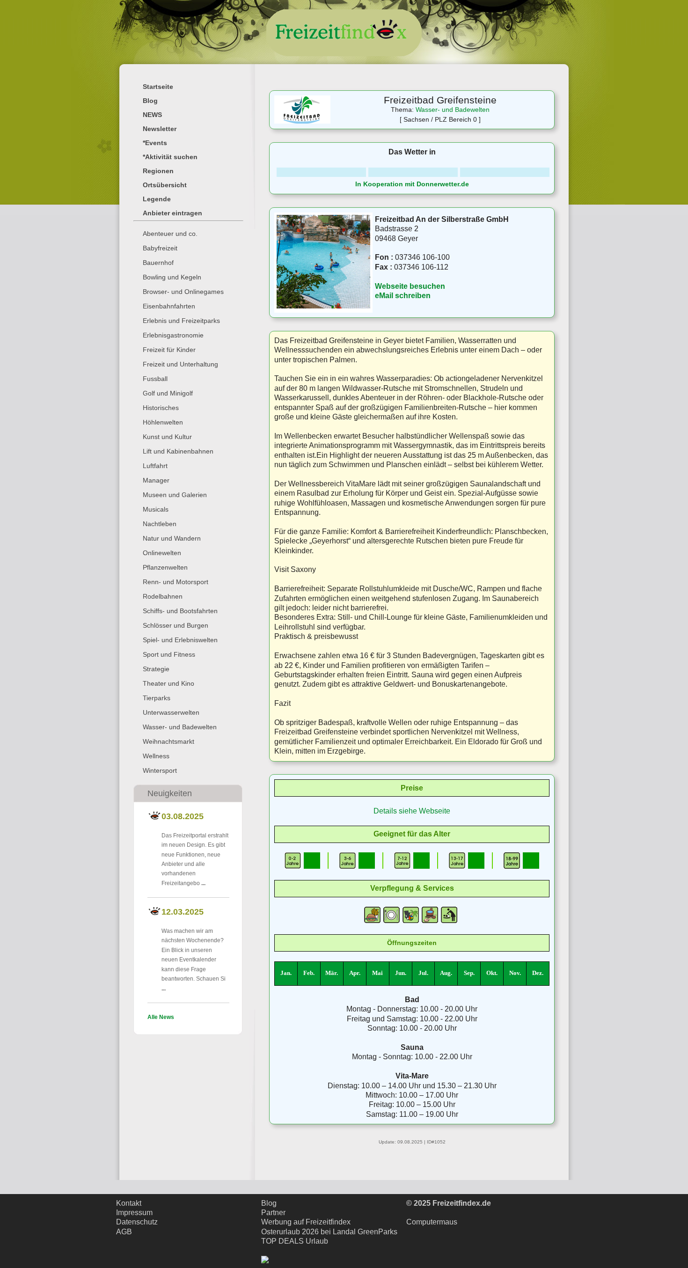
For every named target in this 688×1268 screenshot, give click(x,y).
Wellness (156, 756)
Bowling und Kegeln (172, 277)
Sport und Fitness (169, 654)
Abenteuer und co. (170, 233)
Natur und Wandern (172, 538)
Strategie (156, 669)
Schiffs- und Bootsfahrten (180, 611)
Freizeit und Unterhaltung (180, 364)
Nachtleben (159, 524)
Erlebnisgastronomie (173, 335)
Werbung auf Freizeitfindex (306, 1222)
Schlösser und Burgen (175, 625)
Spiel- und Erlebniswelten (180, 640)
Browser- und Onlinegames (183, 291)
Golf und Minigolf (168, 393)
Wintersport (160, 770)
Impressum (134, 1213)
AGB (124, 1232)
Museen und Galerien (175, 494)
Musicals (155, 509)
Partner (273, 1213)
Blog (269, 1203)
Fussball (155, 378)
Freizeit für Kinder (169, 349)
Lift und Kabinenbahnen (178, 451)
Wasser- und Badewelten (180, 727)
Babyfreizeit (160, 248)
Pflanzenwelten (165, 567)
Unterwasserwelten (171, 712)
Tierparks (156, 698)
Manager (156, 480)
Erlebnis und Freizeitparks (181, 320)
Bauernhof (158, 262)
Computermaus (431, 1222)
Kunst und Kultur (167, 436)
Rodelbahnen (163, 596)
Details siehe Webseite (411, 811)
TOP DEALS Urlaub (294, 1241)
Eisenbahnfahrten (169, 306)
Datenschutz (137, 1222)
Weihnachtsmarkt (168, 741)
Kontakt (128, 1203)
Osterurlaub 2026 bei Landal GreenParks (329, 1232)
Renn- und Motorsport (175, 582)
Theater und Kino (168, 683)
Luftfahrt (155, 465)
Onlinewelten (162, 553)
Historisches (161, 407)
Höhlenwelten (163, 422)
